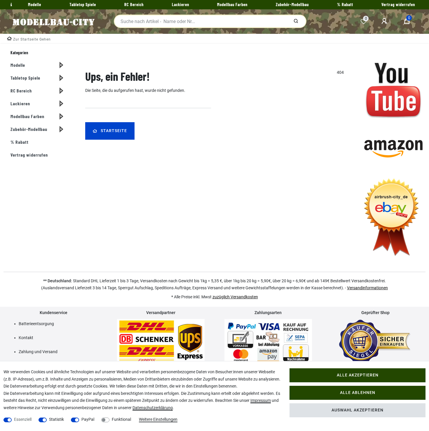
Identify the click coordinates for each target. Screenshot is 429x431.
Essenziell (23, 419)
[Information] (11, 4)
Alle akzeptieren (358, 375)
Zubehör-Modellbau (29, 129)
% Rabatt (20, 142)
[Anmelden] (385, 21)
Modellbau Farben (27, 116)
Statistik (56, 419)
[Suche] (296, 21)
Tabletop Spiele (25, 77)
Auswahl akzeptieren (357, 410)
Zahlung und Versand (38, 351)
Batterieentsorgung (36, 323)
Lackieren (20, 103)
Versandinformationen (367, 287)
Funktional (121, 419)
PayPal (87, 419)
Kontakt (26, 337)
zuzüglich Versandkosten (235, 297)
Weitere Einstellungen (158, 419)
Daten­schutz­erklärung (152, 407)
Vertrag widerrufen (29, 154)
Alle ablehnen (357, 392)
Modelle (18, 65)
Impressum (260, 400)
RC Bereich (21, 90)
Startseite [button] (114, 130)
